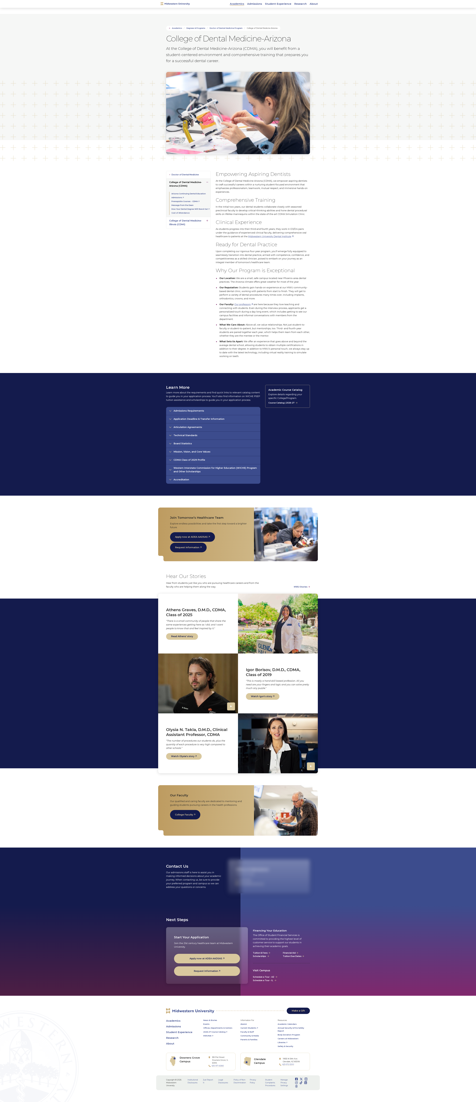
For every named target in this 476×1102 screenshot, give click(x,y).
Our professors (242, 304)
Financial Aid (289, 953)
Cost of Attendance (180, 213)
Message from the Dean (182, 205)
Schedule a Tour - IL (263, 980)
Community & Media (249, 1036)
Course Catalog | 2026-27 (281, 403)
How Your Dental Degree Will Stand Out (189, 209)
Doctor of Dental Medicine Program (226, 28)
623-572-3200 (245, 880)
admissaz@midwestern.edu (252, 884)
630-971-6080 (218, 1066)
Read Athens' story (182, 636)
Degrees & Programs (195, 28)
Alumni (243, 1024)
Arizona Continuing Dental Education (188, 194)
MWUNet (207, 1036)
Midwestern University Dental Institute (269, 236)
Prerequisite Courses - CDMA (184, 201)
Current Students (248, 1028)
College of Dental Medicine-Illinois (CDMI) (185, 222)
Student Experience (179, 1032)
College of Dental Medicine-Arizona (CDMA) (185, 184)
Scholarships (260, 956)
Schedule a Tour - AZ (263, 977)
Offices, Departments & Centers (217, 1028)
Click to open (237, 6)
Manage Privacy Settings (284, 1083)
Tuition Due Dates (292, 956)
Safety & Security (285, 1046)
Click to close (207, 181)
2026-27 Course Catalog (214, 1032)
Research (172, 1037)
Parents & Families (248, 1040)
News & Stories (210, 1020)
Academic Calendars (287, 1024)
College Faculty (184, 814)
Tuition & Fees (260, 953)
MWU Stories (300, 587)
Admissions (176, 197)
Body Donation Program (289, 1035)
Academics (177, 28)
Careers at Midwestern (288, 1039)
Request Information (187, 547)
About (170, 1043)
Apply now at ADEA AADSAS (191, 537)
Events (206, 1024)
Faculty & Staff (247, 1032)
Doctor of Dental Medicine (185, 174)
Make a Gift (298, 1010)
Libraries (282, 1042)
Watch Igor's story (261, 696)
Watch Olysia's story (182, 756)
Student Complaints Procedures (270, 1083)
